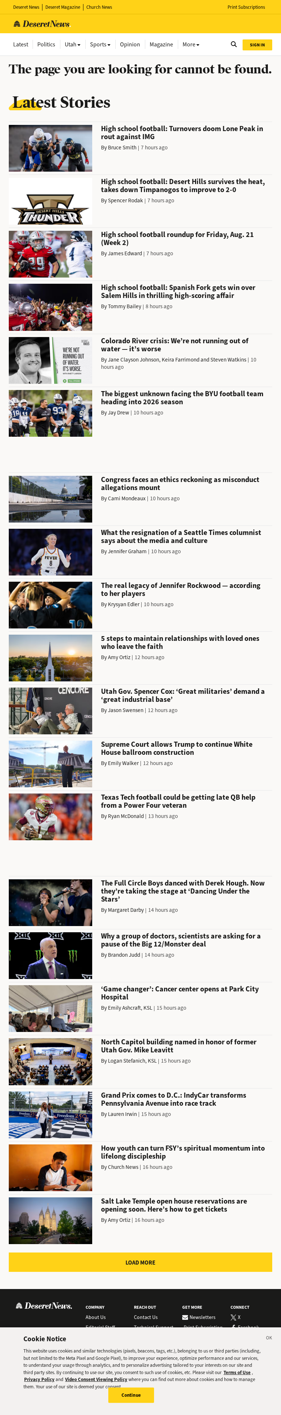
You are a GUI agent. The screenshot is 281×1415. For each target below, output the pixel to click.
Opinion (130, 44)
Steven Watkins (228, 359)
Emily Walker (123, 763)
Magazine (161, 44)
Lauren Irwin (122, 1114)
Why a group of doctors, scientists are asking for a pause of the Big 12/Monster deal (181, 940)
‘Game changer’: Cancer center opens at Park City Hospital (180, 993)
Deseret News (26, 7)
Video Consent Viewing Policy (96, 1379)
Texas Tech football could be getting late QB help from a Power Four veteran (178, 801)
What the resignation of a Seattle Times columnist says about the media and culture (181, 537)
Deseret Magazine (62, 7)
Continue (131, 1395)
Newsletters (203, 1317)
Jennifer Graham (127, 551)
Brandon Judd (124, 955)
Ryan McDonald (126, 816)
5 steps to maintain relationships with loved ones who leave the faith (180, 642)
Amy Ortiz (119, 657)
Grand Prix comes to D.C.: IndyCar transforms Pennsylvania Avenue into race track (173, 1099)
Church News (99, 7)
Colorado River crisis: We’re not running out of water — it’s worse (174, 345)
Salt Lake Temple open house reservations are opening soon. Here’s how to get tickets (174, 1205)
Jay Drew (118, 412)
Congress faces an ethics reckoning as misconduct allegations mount (180, 484)
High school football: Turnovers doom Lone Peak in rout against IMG (182, 133)
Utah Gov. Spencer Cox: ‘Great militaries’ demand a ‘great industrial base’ (183, 695)
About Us (96, 1317)
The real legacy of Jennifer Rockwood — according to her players (181, 589)
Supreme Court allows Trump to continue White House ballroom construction (176, 748)
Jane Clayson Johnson (133, 359)
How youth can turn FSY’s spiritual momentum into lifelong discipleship (183, 1152)
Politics (46, 44)
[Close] (269, 1339)
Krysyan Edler (123, 604)
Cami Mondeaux (127, 498)
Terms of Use (237, 1372)
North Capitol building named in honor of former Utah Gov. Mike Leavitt (178, 1046)
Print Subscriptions (246, 7)
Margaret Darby (126, 910)
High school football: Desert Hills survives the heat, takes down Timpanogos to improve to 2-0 (183, 186)
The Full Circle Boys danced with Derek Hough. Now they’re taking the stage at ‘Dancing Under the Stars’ (183, 891)
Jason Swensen (125, 710)
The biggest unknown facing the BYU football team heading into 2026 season (182, 398)
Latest (20, 44)
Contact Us (146, 1317)
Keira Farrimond (180, 359)
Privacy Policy (39, 1379)
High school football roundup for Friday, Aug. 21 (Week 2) (177, 239)
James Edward (125, 253)
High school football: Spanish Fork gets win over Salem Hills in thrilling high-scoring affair (178, 292)
